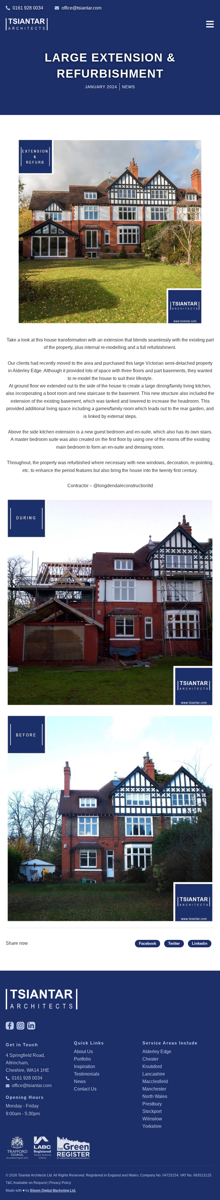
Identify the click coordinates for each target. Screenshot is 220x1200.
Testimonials (86, 1074)
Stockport (152, 1111)
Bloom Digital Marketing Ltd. (53, 1191)
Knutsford (152, 1066)
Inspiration (84, 1066)
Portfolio (82, 1059)
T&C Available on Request (26, 1183)
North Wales (154, 1096)
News (80, 1081)
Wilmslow (152, 1118)
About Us (83, 1051)
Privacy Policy (60, 1183)
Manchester (154, 1088)
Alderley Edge (156, 1051)
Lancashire (153, 1074)
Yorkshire (152, 1126)
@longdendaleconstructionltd (123, 485)
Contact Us (85, 1088)
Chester (150, 1059)
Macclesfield (155, 1081)
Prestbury (152, 1103)
